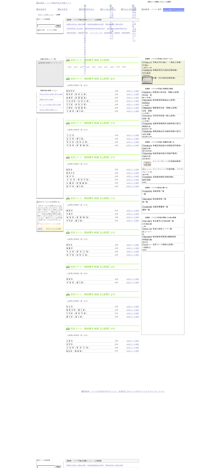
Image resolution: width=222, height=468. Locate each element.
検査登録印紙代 (83, 33)
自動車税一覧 (158, 191)
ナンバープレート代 (96, 33)
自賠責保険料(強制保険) (163, 177)
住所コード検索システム (46, 15)
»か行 (76, 67)
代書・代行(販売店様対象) (164, 78)
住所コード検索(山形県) (163, 244)
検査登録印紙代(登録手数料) (165, 153)
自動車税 (117, 33)
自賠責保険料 (108, 33)
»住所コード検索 (132, 91)
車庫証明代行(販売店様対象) (165, 70)
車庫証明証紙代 (71, 33)
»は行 (100, 67)
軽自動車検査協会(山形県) (164, 100)
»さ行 (82, 67)
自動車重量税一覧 (160, 206)
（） (77, 94)
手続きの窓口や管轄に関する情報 (51, 94)
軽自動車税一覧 (159, 199)
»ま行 (106, 67)
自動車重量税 (126, 33)
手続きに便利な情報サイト (48, 110)
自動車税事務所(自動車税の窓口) (167, 123)
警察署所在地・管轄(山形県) (165, 108)
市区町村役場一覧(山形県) (164, 115)
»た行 (88, 67)
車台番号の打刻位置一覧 (163, 221)
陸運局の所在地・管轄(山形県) (166, 92)
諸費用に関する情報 (46, 99)
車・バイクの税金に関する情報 (50, 104)
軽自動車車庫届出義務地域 (164, 236)
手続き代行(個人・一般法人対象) (167, 62)
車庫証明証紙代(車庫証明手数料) (167, 145)
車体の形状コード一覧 (162, 229)
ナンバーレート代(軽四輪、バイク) (168, 169)
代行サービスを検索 (53, 229)
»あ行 (70, 67)
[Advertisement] (58, 374)
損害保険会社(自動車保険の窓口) (167, 131)
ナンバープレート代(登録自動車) (167, 161)
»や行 (112, 67)
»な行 (94, 67)
